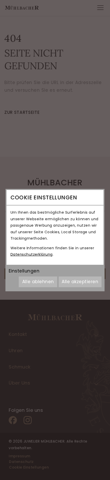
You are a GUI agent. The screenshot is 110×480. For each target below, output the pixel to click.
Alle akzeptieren (80, 282)
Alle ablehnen (38, 282)
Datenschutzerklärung (31, 254)
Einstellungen (24, 271)
